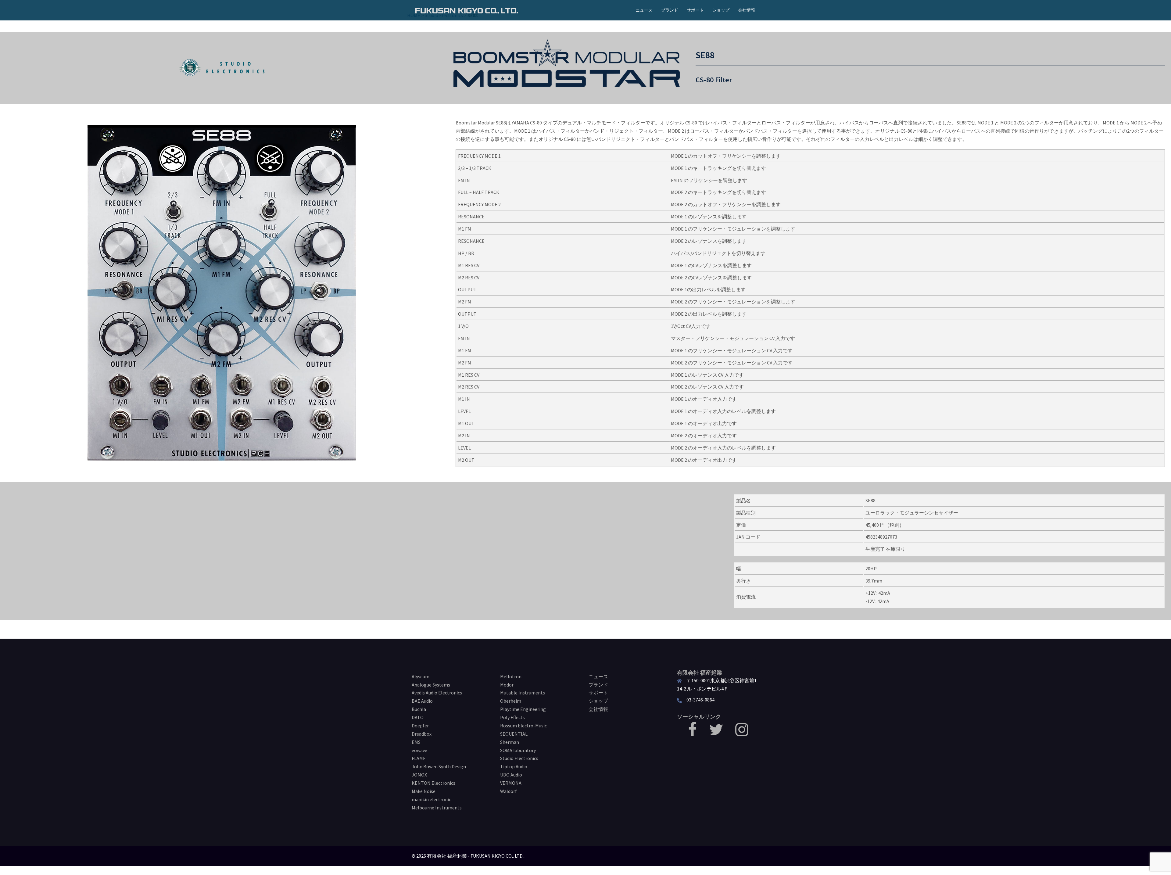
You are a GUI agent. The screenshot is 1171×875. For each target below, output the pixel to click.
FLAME (419, 758)
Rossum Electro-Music (523, 726)
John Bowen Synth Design (439, 766)
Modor (507, 685)
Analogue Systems (431, 685)
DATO (418, 717)
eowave (419, 750)
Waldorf (508, 791)
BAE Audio (422, 701)
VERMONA (510, 783)
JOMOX (419, 775)
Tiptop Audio (513, 766)
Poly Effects (512, 717)
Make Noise (423, 791)
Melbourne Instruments (437, 808)
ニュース (644, 10)
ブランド (669, 10)
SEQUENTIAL (514, 734)
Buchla (419, 709)
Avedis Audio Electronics (437, 693)
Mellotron (510, 676)
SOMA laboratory (518, 750)
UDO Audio (511, 775)
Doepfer (420, 726)
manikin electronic (431, 799)
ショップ (720, 10)
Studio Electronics (519, 758)
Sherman (509, 742)
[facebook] (692, 733)
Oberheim (510, 701)
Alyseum (420, 676)
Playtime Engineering (523, 709)
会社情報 (746, 10)
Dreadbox (422, 734)
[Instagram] (741, 733)
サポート (695, 10)
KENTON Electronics (433, 783)
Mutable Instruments (522, 693)
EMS (416, 742)
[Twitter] (716, 733)
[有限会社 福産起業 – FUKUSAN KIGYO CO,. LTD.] (466, 10)
